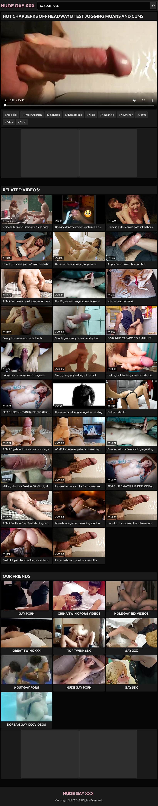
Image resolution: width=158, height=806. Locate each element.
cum (143, 114)
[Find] (153, 5)
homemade (75, 114)
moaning (108, 114)
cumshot (127, 114)
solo (92, 114)
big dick (12, 114)
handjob (55, 114)
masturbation (34, 114)
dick (10, 122)
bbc (23, 122)
